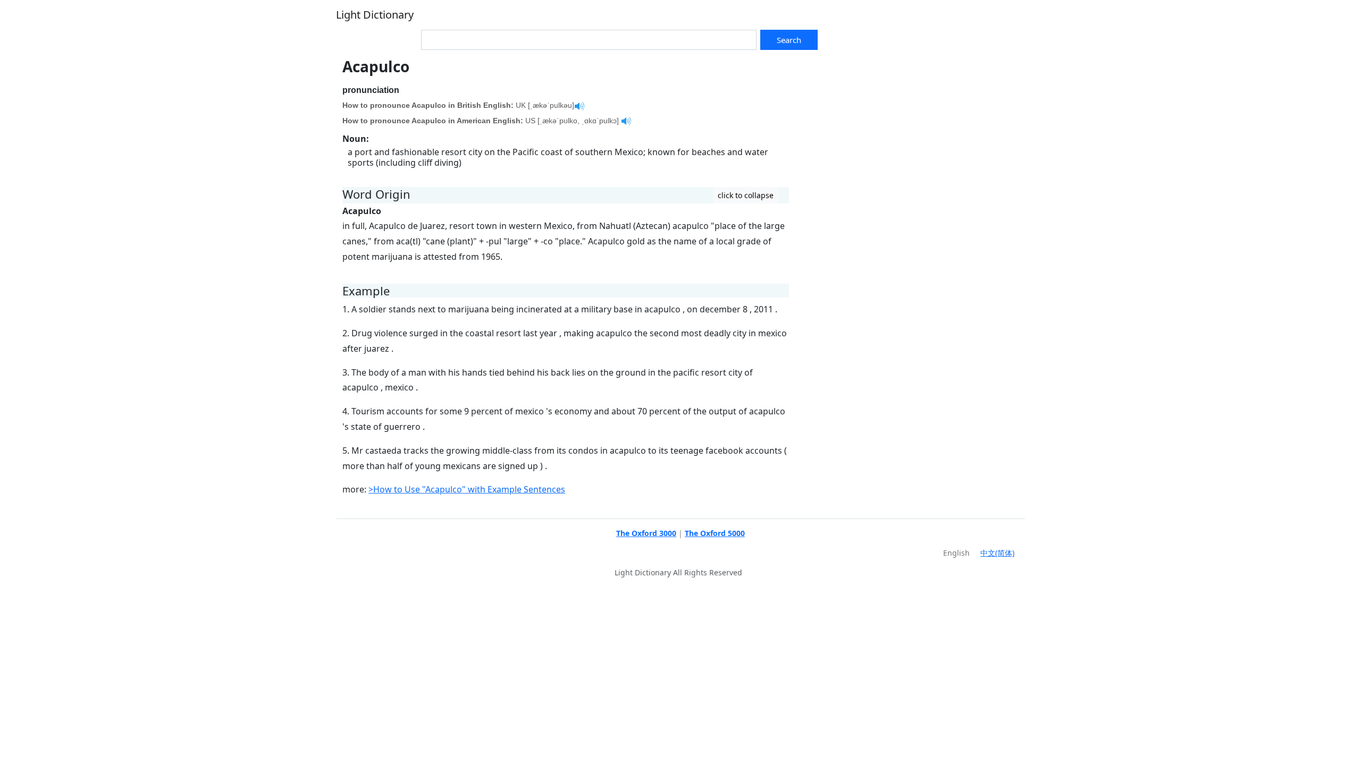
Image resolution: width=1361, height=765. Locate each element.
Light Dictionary (375, 14)
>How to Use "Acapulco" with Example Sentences (466, 489)
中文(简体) (997, 553)
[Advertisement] (910, 132)
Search (789, 40)
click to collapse (746, 195)
